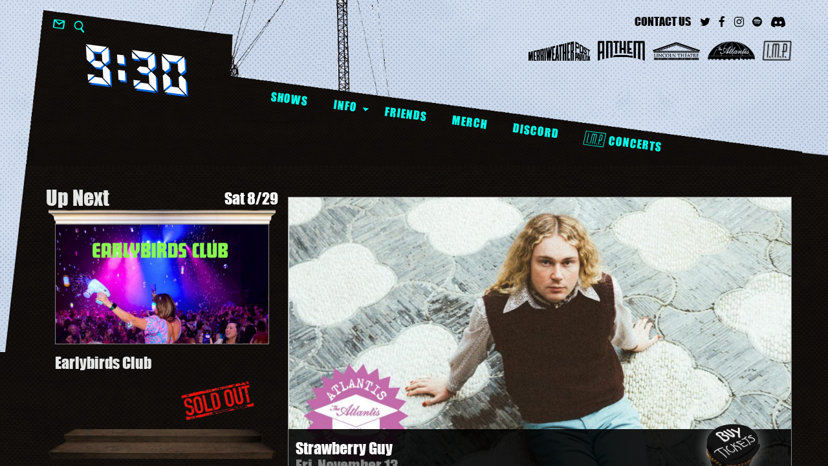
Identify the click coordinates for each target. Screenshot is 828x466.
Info (345, 105)
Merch (469, 122)
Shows (289, 98)
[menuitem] (289, 99)
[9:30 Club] (137, 70)
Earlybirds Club (103, 363)
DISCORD (535, 131)
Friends (405, 114)
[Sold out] (217, 400)
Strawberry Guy (344, 448)
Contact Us (663, 21)
